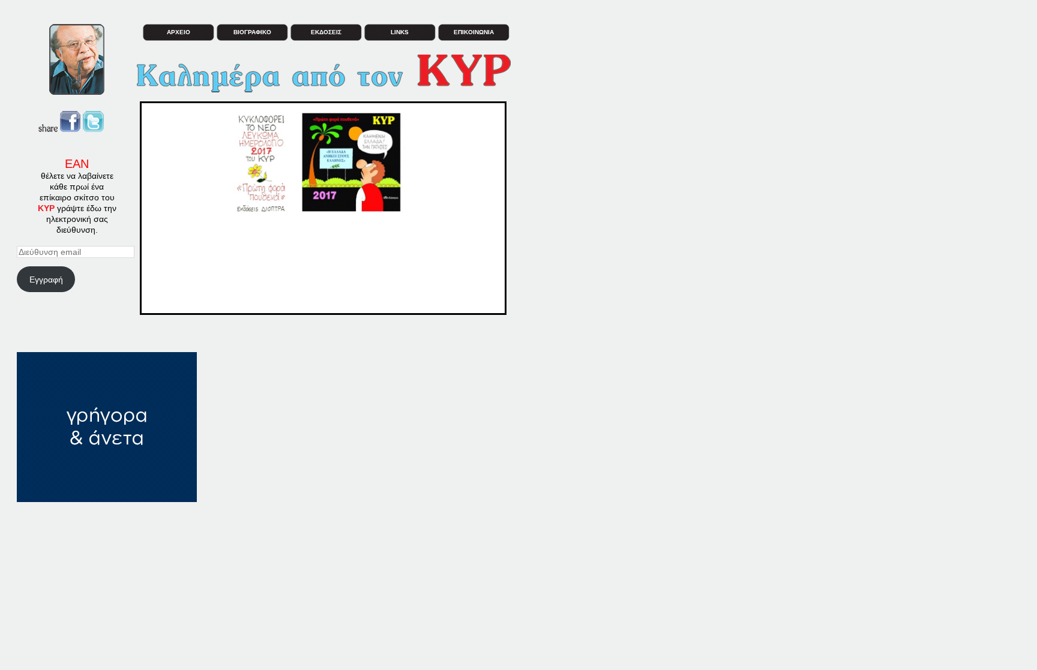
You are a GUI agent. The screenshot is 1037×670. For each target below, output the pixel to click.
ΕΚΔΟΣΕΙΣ (326, 32)
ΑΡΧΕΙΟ (178, 32)
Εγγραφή (46, 279)
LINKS (400, 32)
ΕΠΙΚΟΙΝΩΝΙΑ (474, 32)
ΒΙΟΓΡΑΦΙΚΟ (252, 32)
